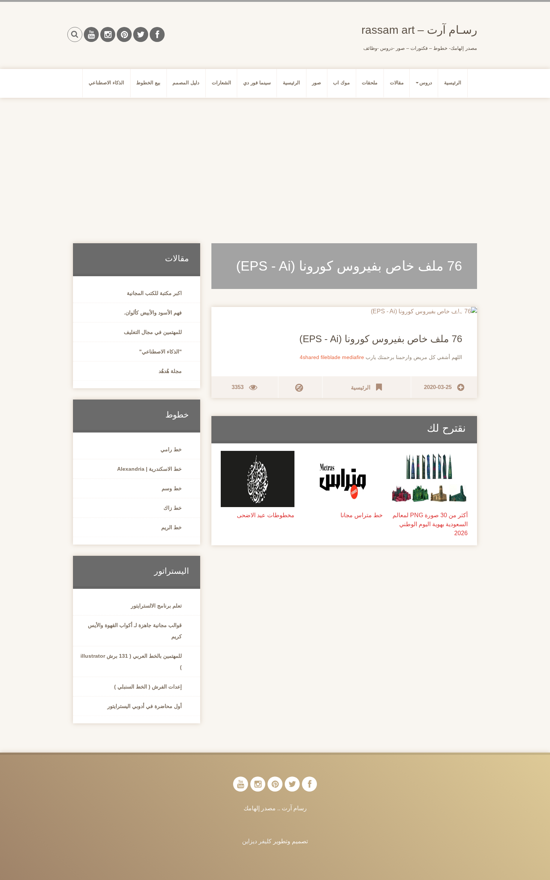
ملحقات (370, 82)
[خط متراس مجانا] (344, 478)
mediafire (353, 357)
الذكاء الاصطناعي (106, 82)
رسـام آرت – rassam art (419, 30)
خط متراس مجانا (361, 515)
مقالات (397, 82)
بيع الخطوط (148, 82)
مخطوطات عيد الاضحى (265, 515)
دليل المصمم (185, 82)
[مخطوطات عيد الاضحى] (257, 478)
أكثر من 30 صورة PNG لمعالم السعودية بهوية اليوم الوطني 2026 (430, 524)
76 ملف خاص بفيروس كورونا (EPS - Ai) (380, 338)
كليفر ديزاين (257, 841)
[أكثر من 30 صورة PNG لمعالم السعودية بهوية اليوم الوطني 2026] (429, 478)
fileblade (330, 357)
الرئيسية (452, 82)
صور (316, 82)
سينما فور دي (257, 82)
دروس (425, 82)
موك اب (341, 82)
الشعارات (221, 82)
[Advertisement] (275, 161)
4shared (309, 357)
